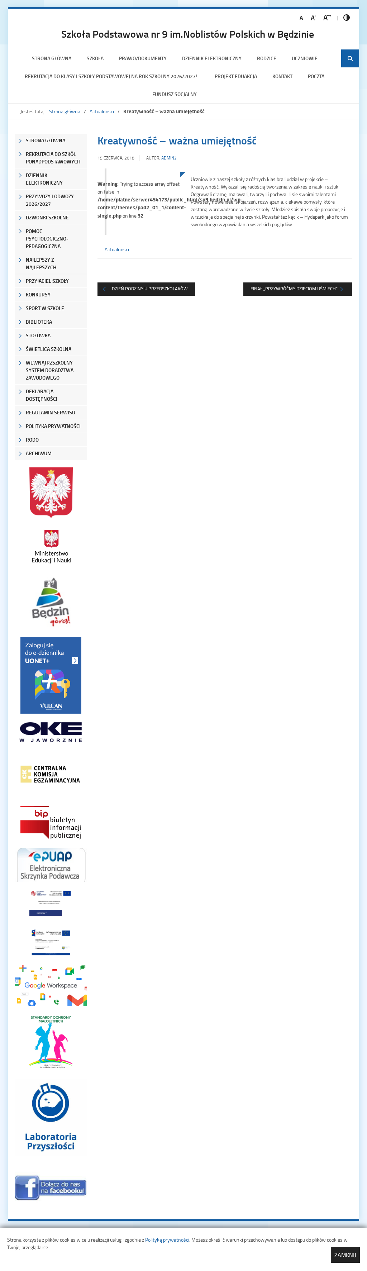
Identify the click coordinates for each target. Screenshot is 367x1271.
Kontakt (282, 76)
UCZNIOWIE (305, 58)
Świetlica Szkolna (48, 349)
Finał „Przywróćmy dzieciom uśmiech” (294, 288)
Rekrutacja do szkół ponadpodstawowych (53, 158)
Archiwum (39, 453)
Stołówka (38, 335)
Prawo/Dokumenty (143, 58)
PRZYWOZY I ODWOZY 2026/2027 (50, 200)
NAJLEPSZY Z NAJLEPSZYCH (41, 263)
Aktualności (102, 111)
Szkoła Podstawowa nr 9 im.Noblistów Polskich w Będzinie (187, 34)
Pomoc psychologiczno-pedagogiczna (47, 238)
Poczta (316, 76)
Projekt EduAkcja (236, 76)
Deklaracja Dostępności (41, 395)
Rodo (32, 439)
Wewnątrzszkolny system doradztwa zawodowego (49, 370)
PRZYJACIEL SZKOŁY (47, 280)
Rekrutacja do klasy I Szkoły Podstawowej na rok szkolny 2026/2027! (112, 76)
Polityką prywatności (167, 1239)
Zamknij (345, 1255)
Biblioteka (39, 321)
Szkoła (95, 58)
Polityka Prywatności (53, 426)
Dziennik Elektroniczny (212, 58)
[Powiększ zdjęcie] (138, 246)
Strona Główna (45, 140)
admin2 (169, 158)
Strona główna (51, 58)
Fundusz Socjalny (174, 94)
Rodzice (266, 58)
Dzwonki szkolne (47, 217)
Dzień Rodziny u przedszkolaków (150, 288)
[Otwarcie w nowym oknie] (51, 546)
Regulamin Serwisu (50, 412)
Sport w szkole (45, 308)
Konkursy (38, 294)
